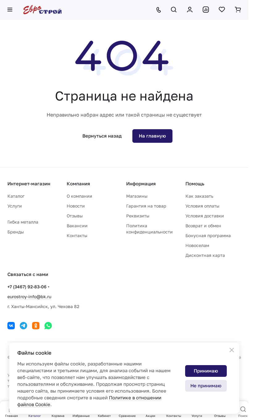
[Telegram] (23, 325)
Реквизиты (137, 215)
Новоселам (197, 245)
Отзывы (75, 215)
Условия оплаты (202, 205)
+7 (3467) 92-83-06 (27, 286)
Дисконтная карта (205, 255)
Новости (76, 205)
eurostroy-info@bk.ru (29, 296)
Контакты (77, 235)
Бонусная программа (208, 235)
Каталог (15, 196)
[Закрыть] (232, 350)
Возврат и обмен (203, 225)
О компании (79, 196)
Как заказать (199, 196)
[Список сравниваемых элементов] (206, 9)
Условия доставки (204, 215)
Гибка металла (22, 221)
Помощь (194, 183)
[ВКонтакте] (11, 325)
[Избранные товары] (222, 9)
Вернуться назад (102, 135)
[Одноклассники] (35, 325)
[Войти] (190, 9)
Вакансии (77, 225)
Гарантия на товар (146, 205)
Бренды (15, 231)
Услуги (14, 205)
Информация (141, 183)
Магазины (136, 196)
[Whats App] (48, 325)
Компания (78, 183)
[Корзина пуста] (238, 9)
